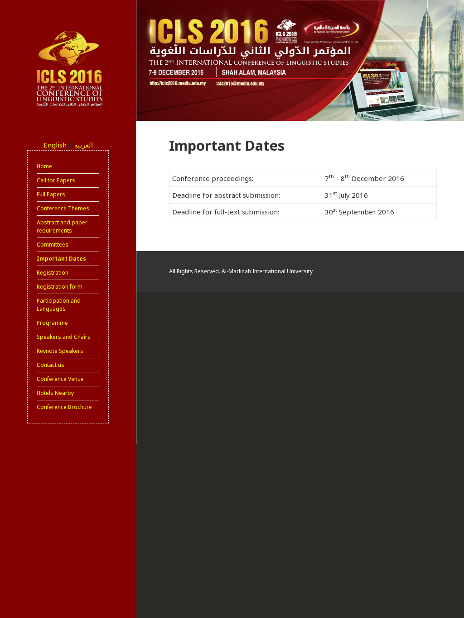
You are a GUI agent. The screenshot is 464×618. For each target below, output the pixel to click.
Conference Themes (63, 208)
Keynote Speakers (60, 351)
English (55, 144)
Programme (52, 323)
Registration (52, 272)
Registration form (59, 286)
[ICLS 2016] (68, 68)
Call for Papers (56, 180)
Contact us (50, 365)
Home (44, 166)
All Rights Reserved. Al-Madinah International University (241, 271)
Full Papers (51, 194)
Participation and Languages (59, 305)
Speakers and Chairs (64, 337)
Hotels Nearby (55, 393)
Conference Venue (60, 379)
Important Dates (61, 258)
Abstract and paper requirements (62, 226)
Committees (52, 244)
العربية (83, 144)
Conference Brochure (64, 407)
